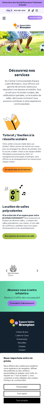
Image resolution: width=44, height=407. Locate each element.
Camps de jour (22, 332)
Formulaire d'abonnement (22, 303)
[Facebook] (29, 10)
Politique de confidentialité (15, 380)
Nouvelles (22, 343)
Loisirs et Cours (22, 335)
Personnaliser (22, 387)
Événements (22, 339)
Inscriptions (35, 18)
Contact (22, 350)
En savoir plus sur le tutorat (17, 169)
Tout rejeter (22, 393)
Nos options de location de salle (19, 236)
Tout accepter (22, 400)
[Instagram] (36, 10)
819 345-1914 (19, 10)
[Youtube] (33, 10)
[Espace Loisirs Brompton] (22, 26)
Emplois (22, 346)
